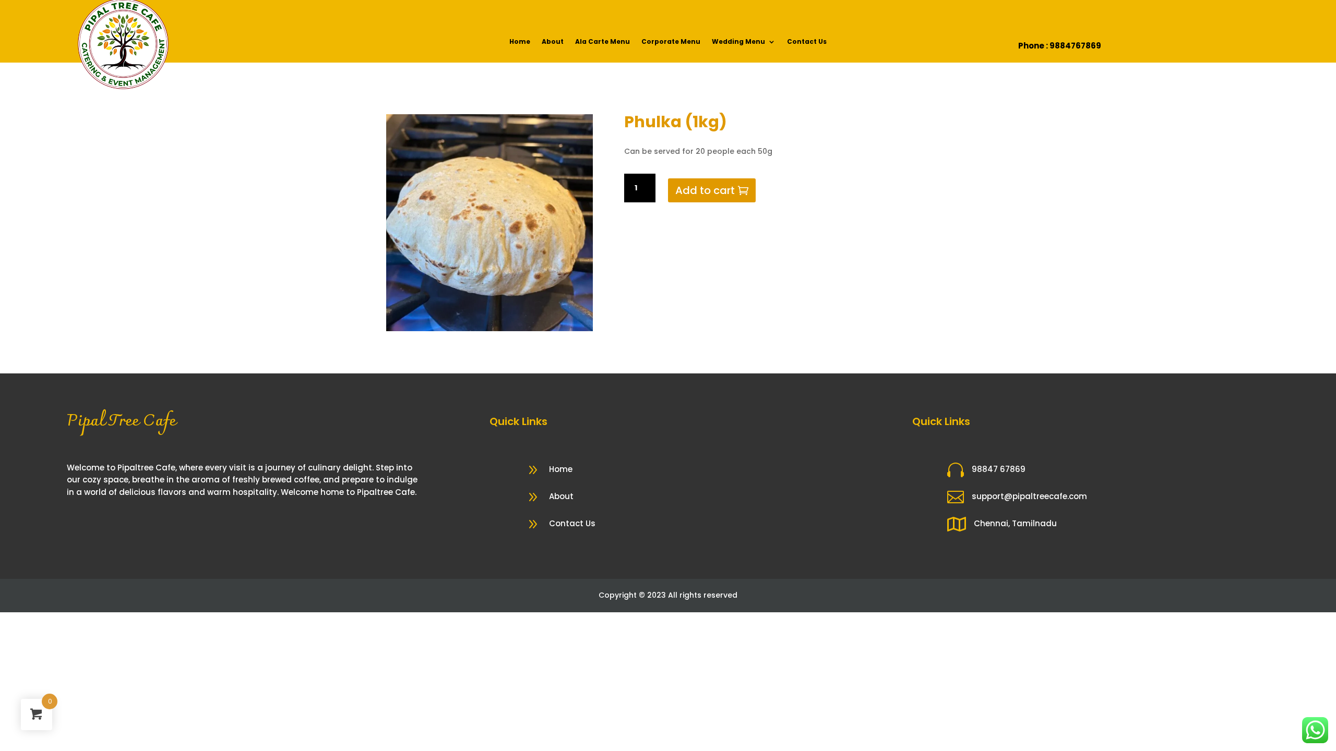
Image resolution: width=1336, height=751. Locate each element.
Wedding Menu (738, 42)
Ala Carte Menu (602, 42)
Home (519, 42)
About (553, 42)
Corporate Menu (670, 42)
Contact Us (807, 42)
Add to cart (705, 190)
